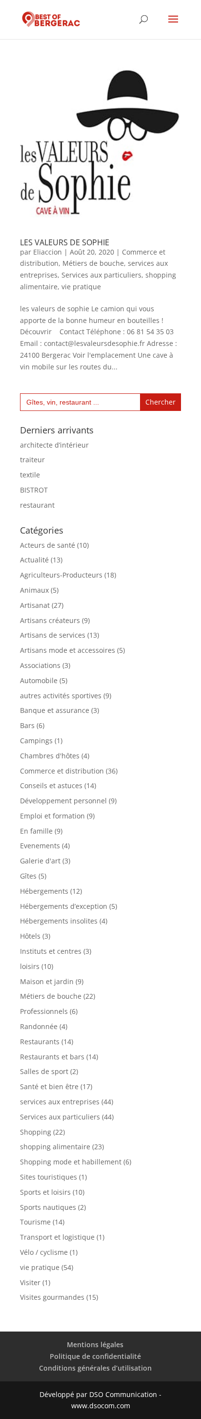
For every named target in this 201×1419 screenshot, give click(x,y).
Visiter (30, 1282)
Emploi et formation (52, 815)
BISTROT (34, 489)
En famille (36, 831)
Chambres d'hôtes (50, 755)
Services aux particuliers (101, 275)
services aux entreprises (60, 1101)
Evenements (40, 845)
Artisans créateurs (50, 620)
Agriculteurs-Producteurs (61, 575)
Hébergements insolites (59, 920)
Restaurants (40, 1041)
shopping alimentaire (55, 1146)
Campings (36, 740)
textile (30, 474)
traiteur (32, 459)
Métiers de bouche (93, 263)
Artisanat (35, 605)
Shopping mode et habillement (70, 1161)
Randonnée (39, 1026)
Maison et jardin (47, 981)
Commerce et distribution (62, 770)
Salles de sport (44, 1071)
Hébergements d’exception (63, 906)
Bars (27, 725)
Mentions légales (95, 1344)
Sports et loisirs (45, 1192)
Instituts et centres (50, 951)
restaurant (37, 505)
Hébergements (44, 891)
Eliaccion (47, 252)
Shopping (35, 1132)
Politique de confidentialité (95, 1356)
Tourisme (35, 1221)
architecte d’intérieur (54, 445)
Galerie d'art (40, 860)
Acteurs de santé (47, 545)
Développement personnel (63, 800)
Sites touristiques (48, 1177)
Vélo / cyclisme (44, 1252)
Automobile (39, 680)
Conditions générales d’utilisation (95, 1368)
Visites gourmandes (52, 1297)
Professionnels (44, 1011)
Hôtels (30, 936)
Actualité (34, 559)
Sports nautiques (48, 1207)
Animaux (34, 590)
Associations (40, 665)
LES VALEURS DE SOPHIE (64, 242)
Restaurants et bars (52, 1056)
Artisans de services (52, 635)
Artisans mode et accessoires (67, 650)
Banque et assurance (54, 710)
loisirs (30, 966)
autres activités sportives (60, 695)
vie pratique (81, 286)
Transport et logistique (57, 1237)
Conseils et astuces (51, 785)
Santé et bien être (49, 1086)
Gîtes (28, 876)
